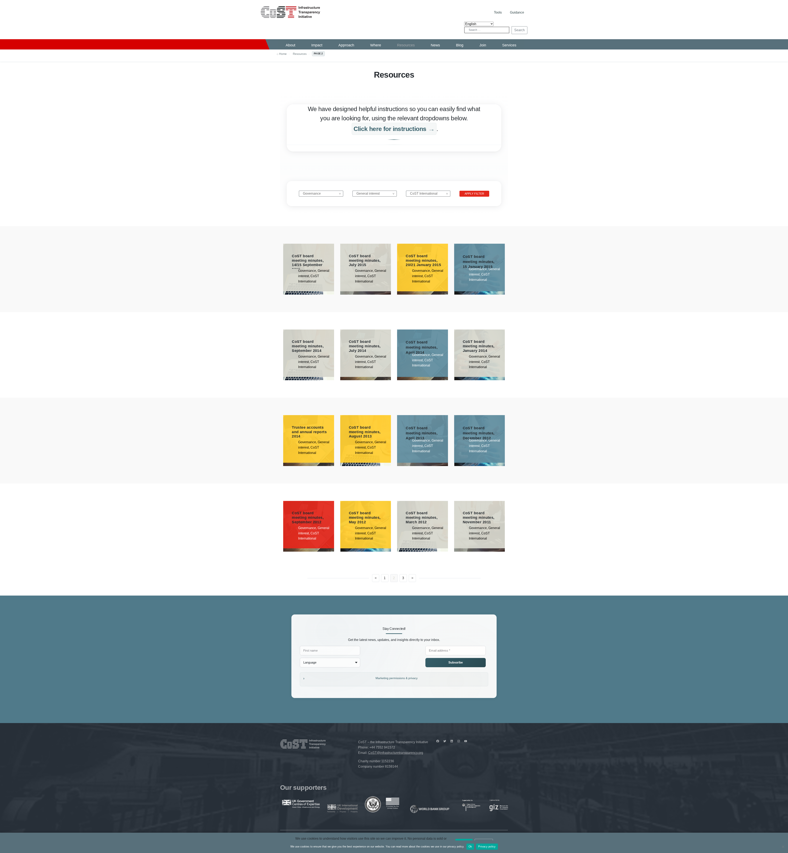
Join (482, 45)
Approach (346, 45)
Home (283, 53)
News (435, 45)
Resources (406, 45)
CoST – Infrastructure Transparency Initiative (290, 12)
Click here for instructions (390, 128)
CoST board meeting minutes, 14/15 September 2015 (308, 262)
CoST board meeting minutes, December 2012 (479, 433)
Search (519, 30)
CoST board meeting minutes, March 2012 (422, 517)
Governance (307, 270)
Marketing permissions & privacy (397, 678)
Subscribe (455, 662)
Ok (470, 846)
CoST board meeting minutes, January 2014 (479, 346)
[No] (783, 847)
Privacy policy (487, 846)
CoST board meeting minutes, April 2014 (422, 347)
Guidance (517, 12)
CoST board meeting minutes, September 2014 (308, 346)
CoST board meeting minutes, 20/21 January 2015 (423, 260)
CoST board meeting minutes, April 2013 (422, 433)
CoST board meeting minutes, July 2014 (365, 346)
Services (509, 45)
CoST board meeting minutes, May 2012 (365, 517)
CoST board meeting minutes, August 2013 (365, 431)
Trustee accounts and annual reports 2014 (309, 431)
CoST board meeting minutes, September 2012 (308, 517)
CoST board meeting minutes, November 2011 (479, 517)
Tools (498, 12)
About (290, 45)
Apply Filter (474, 193)
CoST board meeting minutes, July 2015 (365, 260)
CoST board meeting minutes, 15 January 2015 (479, 262)
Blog (459, 45)
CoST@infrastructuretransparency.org (395, 752)
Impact (316, 45)
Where (375, 45)
